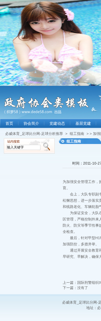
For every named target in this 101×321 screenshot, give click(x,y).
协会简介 (31, 123)
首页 (9, 123)
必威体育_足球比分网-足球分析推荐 (34, 134)
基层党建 (83, 123)
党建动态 (57, 123)
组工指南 (77, 134)
